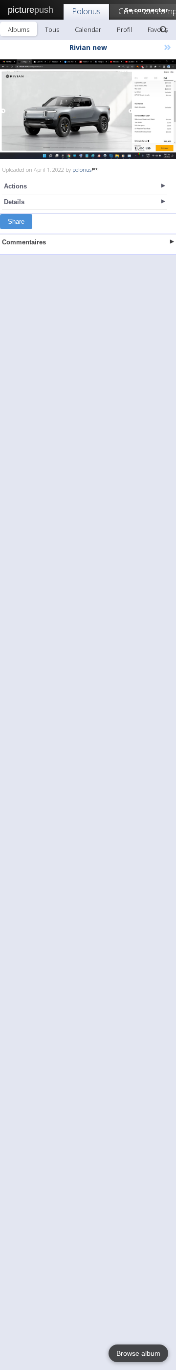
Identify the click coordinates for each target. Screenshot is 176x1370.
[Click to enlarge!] (88, 109)
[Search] (163, 29)
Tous (52, 29)
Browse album (138, 1353)
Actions (15, 186)
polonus (81, 169)
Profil (124, 29)
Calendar (88, 29)
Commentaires (24, 242)
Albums (18, 29)
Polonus (86, 11)
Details (14, 202)
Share (16, 221)
